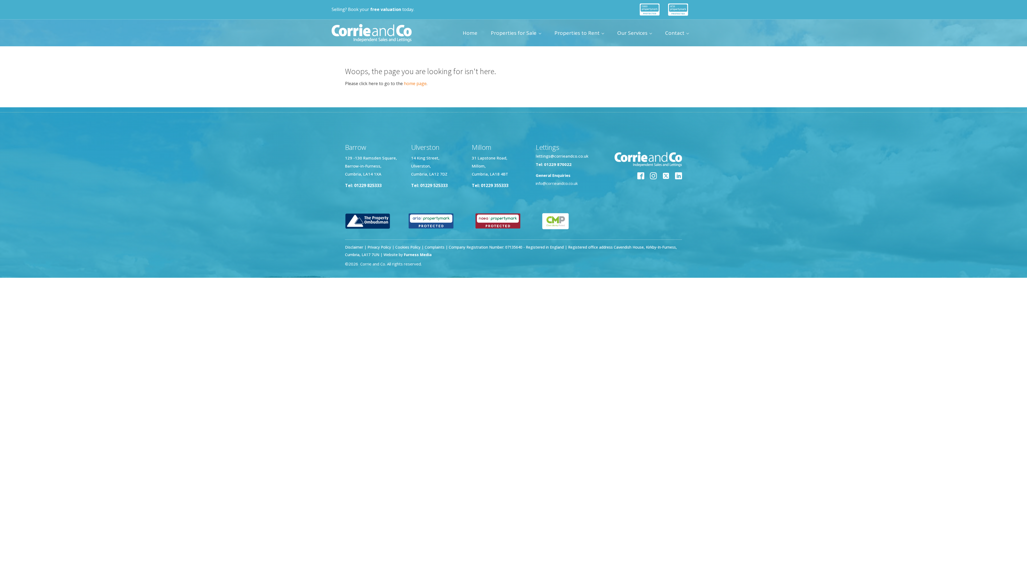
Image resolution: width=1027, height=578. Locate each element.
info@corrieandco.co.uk (557, 183)
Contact (674, 32)
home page (415, 83)
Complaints (435, 247)
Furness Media (418, 254)
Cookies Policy (407, 247)
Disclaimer (354, 247)
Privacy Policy (379, 247)
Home (470, 32)
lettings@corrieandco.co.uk (562, 156)
